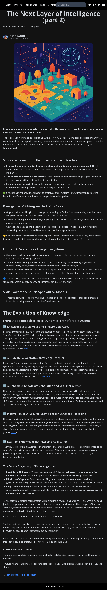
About (8, 4)
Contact (52, 4)
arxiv (26, 348)
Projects (18, 4)
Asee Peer (46, 376)
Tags (42, 4)
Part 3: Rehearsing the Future (21, 574)
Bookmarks (31, 4)
